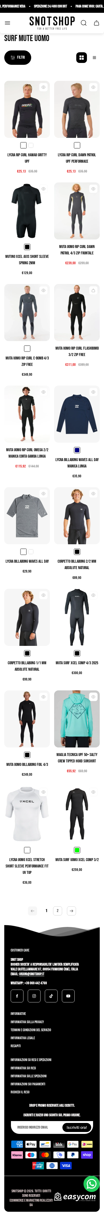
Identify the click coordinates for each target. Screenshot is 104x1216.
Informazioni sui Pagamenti (28, 1084)
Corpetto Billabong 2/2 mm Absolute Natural (77, 564)
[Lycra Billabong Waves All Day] (27, 515)
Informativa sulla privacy (27, 1022)
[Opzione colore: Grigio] (31, 145)
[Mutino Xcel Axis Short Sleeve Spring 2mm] (27, 210)
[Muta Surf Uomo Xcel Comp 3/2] (77, 814)
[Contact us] (91, 1184)
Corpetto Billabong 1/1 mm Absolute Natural (27, 666)
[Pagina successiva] (71, 910)
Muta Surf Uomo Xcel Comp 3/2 (77, 859)
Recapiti (16, 1046)
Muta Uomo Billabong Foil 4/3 (27, 764)
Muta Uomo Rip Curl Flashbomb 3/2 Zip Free (77, 351)
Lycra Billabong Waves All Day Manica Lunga (77, 463)
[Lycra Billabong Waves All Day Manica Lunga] (77, 414)
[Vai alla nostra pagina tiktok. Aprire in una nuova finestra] (51, 996)
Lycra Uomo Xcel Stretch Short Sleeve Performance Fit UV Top (27, 866)
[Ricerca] (84, 23)
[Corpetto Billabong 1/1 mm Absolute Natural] (27, 617)
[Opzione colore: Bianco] (31, 552)
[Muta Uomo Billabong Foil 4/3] (27, 718)
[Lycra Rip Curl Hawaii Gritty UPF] (27, 109)
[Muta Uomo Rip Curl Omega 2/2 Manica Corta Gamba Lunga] (27, 414)
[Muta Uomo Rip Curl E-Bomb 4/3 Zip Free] (27, 312)
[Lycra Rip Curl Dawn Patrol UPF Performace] (77, 109)
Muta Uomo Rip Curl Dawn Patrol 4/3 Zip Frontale (77, 250)
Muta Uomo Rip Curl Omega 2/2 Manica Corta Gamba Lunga (27, 453)
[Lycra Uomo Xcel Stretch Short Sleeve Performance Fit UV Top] (27, 814)
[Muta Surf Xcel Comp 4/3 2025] (77, 617)
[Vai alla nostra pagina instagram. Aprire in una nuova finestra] (34, 996)
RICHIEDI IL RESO (20, 1092)
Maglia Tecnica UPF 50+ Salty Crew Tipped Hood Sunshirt (77, 758)
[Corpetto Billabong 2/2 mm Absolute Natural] (77, 515)
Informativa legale (23, 1038)
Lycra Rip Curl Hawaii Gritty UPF (27, 158)
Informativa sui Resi (23, 1068)
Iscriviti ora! (77, 1127)
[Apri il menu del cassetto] (7, 23)
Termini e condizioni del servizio (31, 1030)
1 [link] (46, 910)
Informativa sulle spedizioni (29, 1076)
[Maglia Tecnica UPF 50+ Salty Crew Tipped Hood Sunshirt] (77, 718)
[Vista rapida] (43, 87)
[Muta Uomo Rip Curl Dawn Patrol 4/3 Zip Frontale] (77, 210)
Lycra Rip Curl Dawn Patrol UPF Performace (77, 158)
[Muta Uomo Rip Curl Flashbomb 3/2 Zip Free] (77, 312)
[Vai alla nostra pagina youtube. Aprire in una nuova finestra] (68, 996)
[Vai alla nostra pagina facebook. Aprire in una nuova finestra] (17, 996)
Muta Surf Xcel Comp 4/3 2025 (77, 663)
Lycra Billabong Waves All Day (27, 561)
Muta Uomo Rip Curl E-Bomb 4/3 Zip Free (27, 361)
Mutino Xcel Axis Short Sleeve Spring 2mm (27, 260)
